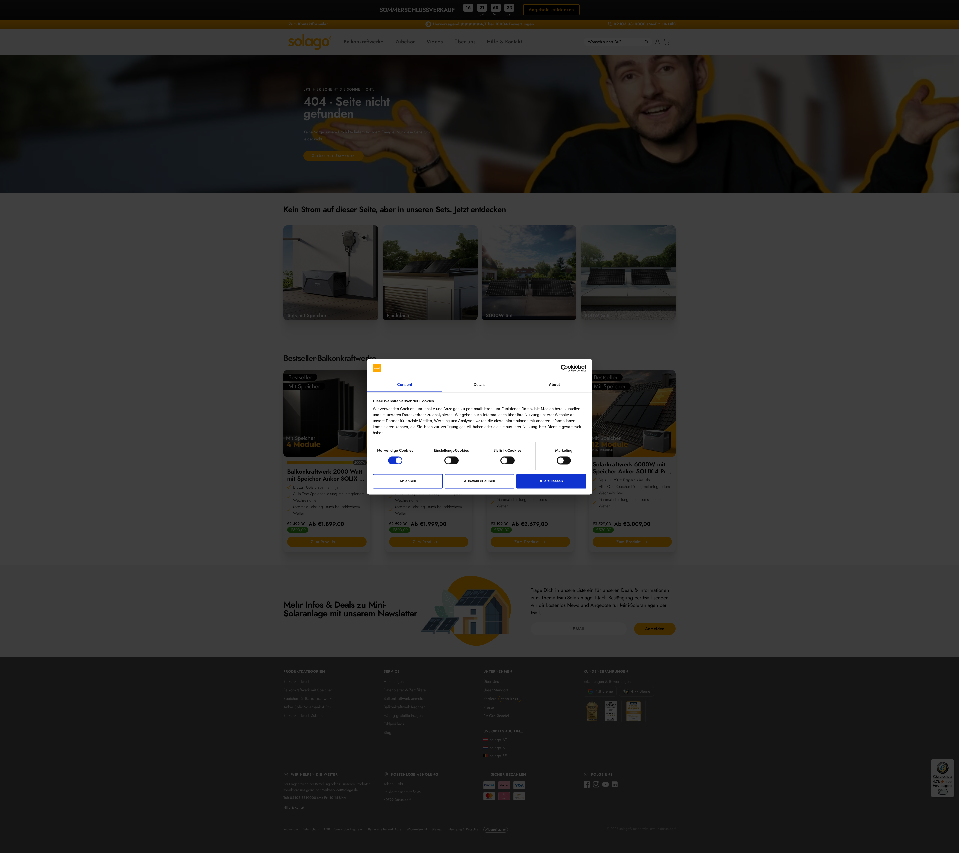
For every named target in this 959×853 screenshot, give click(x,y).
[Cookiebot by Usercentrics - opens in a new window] (564, 368)
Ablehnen (407, 481)
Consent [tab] (404, 385)
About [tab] (554, 385)
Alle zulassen (551, 481)
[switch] (451, 460)
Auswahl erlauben (479, 481)
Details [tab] (480, 385)
